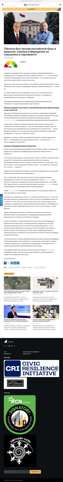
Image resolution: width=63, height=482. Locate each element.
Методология (7, 353)
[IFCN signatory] (20, 414)
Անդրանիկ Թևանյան (14, 267)
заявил (45, 75)
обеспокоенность (9, 120)
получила (53, 140)
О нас (5, 351)
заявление (48, 180)
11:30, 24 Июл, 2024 (8, 294)
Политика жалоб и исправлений (31, 351)
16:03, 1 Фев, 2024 (8, 323)
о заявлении (13, 190)
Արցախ (24, 267)
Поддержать (31, 9)
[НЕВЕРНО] (28, 317)
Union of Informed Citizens (17, 480)
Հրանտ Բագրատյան (40, 267)
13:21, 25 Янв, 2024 (37, 323)
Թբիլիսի (30, 267)
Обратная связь (27, 353)
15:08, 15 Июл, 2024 (37, 294)
